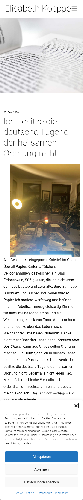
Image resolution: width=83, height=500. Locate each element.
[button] (76, 405)
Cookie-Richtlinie (24, 493)
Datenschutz (44, 493)
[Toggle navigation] (74, 8)
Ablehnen (41, 469)
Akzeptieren (42, 457)
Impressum (61, 493)
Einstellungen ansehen (41, 482)
